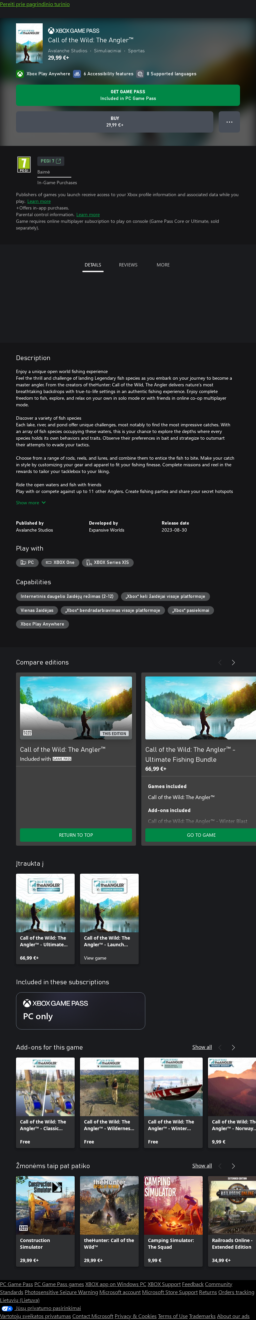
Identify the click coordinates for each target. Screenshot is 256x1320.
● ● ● (229, 122)
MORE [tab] (163, 264)
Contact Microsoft (92, 1315)
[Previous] (220, 662)
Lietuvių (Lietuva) (20, 1299)
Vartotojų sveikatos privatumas (35, 1315)
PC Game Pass (16, 1283)
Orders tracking (236, 1291)
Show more (27, 502)
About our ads (233, 1315)
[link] (45, 919)
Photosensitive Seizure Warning (61, 1291)
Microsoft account (120, 1291)
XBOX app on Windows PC (115, 1283)
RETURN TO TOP (76, 835)
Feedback (193, 1283)
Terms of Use (173, 1315)
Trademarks (202, 1315)
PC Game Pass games (59, 1283)
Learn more (39, 201)
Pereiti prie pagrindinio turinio (35, 3)
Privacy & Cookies (136, 1315)
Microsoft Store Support (170, 1291)
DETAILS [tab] (93, 264)
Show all (202, 1046)
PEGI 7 (47, 161)
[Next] (233, 662)
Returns (208, 1291)
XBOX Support (164, 1283)
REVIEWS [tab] (128, 264)
